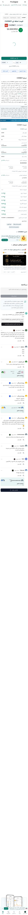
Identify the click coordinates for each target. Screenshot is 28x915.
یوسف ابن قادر (20, 383)
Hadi (19, 408)
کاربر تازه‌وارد (21, 362)
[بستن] (2, 908)
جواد (23, 330)
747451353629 (20, 435)
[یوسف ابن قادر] (26, 383)
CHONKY (4, 62)
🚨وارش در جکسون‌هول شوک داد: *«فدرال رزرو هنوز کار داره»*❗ (14, 250)
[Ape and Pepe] (14, 330)
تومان (17, 62)
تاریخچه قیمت (13, 17)
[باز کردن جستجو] (3, 2)
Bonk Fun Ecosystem (14, 227)
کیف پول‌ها (6, 17)
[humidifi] (10, 407)
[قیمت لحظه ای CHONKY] (6, 25)
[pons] (6, 480)
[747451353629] (26, 434)
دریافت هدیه (4, 240)
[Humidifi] (10, 383)
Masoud (22, 470)
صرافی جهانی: (7, 5)
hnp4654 (22, 446)
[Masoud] (26, 470)
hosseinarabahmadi (17, 480)
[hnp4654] (26, 446)
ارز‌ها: (26, 5)
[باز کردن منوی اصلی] (25, 2)
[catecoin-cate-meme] (7, 372)
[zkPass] (13, 470)
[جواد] (26, 330)
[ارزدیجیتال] (14, 2)
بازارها (19, 17)
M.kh (23, 459)
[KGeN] (10, 435)
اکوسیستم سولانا (17, 224)
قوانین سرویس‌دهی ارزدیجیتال (18, 117)
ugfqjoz (22, 347)
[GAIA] (12, 446)
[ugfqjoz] (26, 347)
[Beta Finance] (14, 459)
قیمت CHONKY (23, 129)
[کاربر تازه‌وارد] (26, 361)
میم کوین (9, 224)
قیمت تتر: (19, 5)
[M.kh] (26, 459)
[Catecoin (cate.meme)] (10, 362)
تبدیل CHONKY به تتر (14, 66)
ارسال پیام (14, 296)
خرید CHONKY (13, 58)
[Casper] (12, 347)
